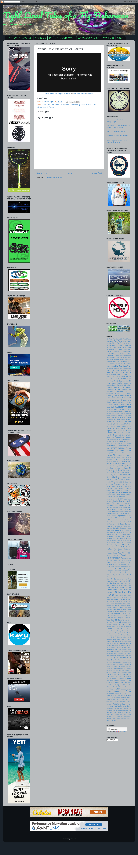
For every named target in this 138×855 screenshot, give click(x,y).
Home (9, 38)
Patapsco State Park (114, 551)
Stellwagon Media (126, 622)
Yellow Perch (111, 718)
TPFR (129, 682)
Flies (114, 455)
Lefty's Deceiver (111, 520)
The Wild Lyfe (112, 674)
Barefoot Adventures (125, 359)
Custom (109, 404)
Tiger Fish (110, 680)
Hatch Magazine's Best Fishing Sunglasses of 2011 (117, 141)
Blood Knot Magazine (113, 368)
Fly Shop (110, 468)
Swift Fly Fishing (116, 637)
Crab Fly (128, 402)
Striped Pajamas (121, 629)
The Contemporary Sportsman (115, 655)
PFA (130, 555)
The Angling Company (113, 651)
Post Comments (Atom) (54, 177)
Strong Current (121, 631)
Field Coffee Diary (126, 439)
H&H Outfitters (123, 493)
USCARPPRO (126, 693)
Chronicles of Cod (113, 393)
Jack (126, 505)
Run (112, 587)
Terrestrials (110, 649)
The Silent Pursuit (116, 668)
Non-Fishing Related (124, 538)
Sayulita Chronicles (113, 597)
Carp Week (27, 38)
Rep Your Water (117, 575)
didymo (109, 415)
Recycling (109, 569)
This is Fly (121, 676)
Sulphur (129, 631)
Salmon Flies (112, 590)
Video (109, 697)
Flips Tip (128, 455)
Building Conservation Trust (114, 378)
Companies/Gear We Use (88, 38)
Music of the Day (126, 532)
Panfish (109, 549)
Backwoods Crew (113, 355)
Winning (109, 712)
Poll (119, 560)
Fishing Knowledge (118, 445)
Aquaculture (110, 349)
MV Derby (115, 534)
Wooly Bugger (118, 712)
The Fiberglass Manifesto (116, 658)
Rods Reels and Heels (112, 585)
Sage (116, 587)
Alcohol (109, 343)
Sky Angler (128, 607)
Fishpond (110, 453)
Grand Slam (127, 486)
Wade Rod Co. (116, 697)
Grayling (109, 488)
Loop (108, 526)
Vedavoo (128, 695)
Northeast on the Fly (123, 540)
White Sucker (124, 708)
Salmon (39, 107)
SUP (121, 633)
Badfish (109, 357)
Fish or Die (121, 443)
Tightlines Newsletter (119, 680)
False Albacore (120, 437)
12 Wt (109, 339)
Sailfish (121, 587)
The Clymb (127, 653)
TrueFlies (125, 687)
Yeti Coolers (121, 718)
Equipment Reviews (124, 431)
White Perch (127, 706)
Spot (126, 620)
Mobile (112, 530)
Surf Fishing (127, 633)
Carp (116, 381)
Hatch (119, 494)
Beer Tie (123, 363)
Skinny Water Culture (115, 607)
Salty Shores (127, 595)
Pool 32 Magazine (126, 560)
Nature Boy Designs (123, 536)
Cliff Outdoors (126, 393)
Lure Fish (113, 526)
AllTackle (128, 343)
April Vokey (127, 347)
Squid (129, 620)
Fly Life (112, 463)
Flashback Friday (120, 452)
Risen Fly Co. (111, 579)
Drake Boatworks (118, 421)
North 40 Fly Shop (111, 540)
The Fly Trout (116, 660)
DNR (129, 417)
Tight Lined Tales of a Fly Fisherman (66, 15)
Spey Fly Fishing (48, 107)
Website (116, 704)
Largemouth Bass (124, 516)
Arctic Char (127, 349)
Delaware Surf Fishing (113, 413)
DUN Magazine (122, 426)
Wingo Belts (128, 710)
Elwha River (126, 428)
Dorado (109, 422)
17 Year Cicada (115, 339)
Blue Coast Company (125, 368)
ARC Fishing (119, 349)
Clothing (110, 396)
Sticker (109, 624)
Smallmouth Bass (120, 609)
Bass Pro (116, 362)
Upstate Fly (118, 693)
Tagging (109, 641)
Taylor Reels (114, 645)
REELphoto (109, 575)
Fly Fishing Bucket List (65, 38)
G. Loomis (115, 480)
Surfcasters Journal (113, 635)
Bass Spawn (123, 362)
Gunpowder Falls (112, 493)
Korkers (125, 513)
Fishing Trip (126, 450)
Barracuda (110, 362)
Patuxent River (126, 551)
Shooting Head (119, 603)
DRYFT (126, 424)
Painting (128, 547)
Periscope (115, 555)
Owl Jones (115, 547)
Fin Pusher (117, 441)
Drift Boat (127, 422)
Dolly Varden (121, 419)
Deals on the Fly (125, 411)
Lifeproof (109, 522)
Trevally (116, 685)
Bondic (129, 370)
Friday (123, 477)
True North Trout (117, 687)
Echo (117, 428)
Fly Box (115, 459)
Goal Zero (124, 484)
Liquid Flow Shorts (125, 522)
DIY (50, 38)
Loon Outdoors (125, 524)
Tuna (111, 689)
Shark (112, 603)
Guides (117, 490)
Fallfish (129, 435)
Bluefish (123, 370)
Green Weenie (119, 488)
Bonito (116, 372)
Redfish (118, 569)
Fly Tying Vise (120, 470)
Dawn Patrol (115, 411)
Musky (109, 534)
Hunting (128, 501)
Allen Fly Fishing (118, 343)
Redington (127, 569)
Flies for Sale (121, 455)
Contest (109, 402)
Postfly (118, 562)
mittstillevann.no (80, 94)
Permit (123, 555)
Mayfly (119, 528)
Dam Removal (112, 409)
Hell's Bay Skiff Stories (113, 497)
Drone (109, 424)
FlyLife (111, 472)
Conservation (126, 400)
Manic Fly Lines (122, 526)
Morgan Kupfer (49, 102)
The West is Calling (126, 672)
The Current (128, 655)
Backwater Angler (124, 353)
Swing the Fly (126, 637)
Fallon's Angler (110, 437)
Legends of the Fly (121, 520)
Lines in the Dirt (116, 522)
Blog (120, 366)
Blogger (73, 839)
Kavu (129, 507)
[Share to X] (75, 102)
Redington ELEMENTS (114, 571)
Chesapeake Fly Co (123, 391)
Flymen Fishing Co (125, 472)
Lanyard (113, 516)
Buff (130, 376)
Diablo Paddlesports (125, 413)
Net (114, 538)
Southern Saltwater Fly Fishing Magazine (120, 615)
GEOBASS (119, 482)
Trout (123, 685)
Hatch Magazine (126, 494)
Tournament (123, 682)
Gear (113, 482)
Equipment (111, 431)
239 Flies (123, 339)
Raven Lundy (110, 566)
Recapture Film (119, 566)
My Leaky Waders (125, 534)
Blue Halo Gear (113, 370)
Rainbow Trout (91, 105)
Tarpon (122, 643)
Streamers (116, 626)
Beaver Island (115, 364)
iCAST (108, 503)
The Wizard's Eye (124, 674)
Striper (129, 629)
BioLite (113, 366)
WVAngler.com (118, 714)
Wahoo (113, 700)
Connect (120, 38)
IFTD (112, 503)
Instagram (114, 505)
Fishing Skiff (117, 450)
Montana (117, 532)
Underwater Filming (122, 691)
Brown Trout (46, 105)
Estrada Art (111, 433)
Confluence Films (115, 400)
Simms (129, 605)
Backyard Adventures (125, 355)
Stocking (122, 624)
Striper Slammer (111, 631)
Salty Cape (119, 595)
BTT (118, 376)
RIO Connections (114, 577)
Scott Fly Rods (111, 601)
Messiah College (126, 528)
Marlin (114, 528)
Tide (124, 678)
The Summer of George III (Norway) (57, 94)
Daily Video (55, 105)
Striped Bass (111, 629)
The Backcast (125, 651)
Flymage (116, 472)
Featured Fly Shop (115, 439)
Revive (125, 575)
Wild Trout (112, 710)
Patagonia (127, 549)
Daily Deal (115, 407)
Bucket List (124, 376)
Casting (119, 383)
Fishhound (128, 443)
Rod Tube (128, 583)
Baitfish (116, 359)
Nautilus (109, 538)
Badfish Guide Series (116, 357)
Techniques (122, 645)
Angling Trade (111, 347)
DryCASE (121, 424)
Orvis (124, 545)
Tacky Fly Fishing (126, 639)
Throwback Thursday (117, 678)
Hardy (114, 494)
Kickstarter (116, 511)
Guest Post (110, 490)
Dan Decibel (123, 409)
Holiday (120, 499)
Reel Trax (128, 573)
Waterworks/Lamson (124, 702)
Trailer (109, 685)
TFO (116, 649)
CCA (125, 385)
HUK (124, 501)
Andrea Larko (114, 345)
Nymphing (110, 545)
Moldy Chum (120, 530)
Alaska (129, 341)
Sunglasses (110, 633)
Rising (119, 579)
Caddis (123, 379)
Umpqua (123, 689)
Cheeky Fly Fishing (122, 387)
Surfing (123, 635)
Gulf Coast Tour (126, 490)
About (17, 38)
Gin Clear (125, 482)
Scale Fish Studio (125, 597)
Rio (108, 577)
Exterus (128, 433)
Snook (117, 611)
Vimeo (90, 94)
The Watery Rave (115, 672)
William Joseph (120, 710)
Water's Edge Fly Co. (124, 699)
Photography (113, 557)
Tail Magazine (116, 641)
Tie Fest (128, 678)
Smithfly (129, 609)
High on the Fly (112, 499)
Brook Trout (127, 374)
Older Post (97, 173)
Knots (121, 513)
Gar (125, 479)
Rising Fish (124, 579)
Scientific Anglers (125, 599)
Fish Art (123, 441)
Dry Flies (114, 424)
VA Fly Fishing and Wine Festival (116, 695)
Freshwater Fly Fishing (77, 105)
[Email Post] (66, 102)
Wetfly (120, 706)
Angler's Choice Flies (125, 345)
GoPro (119, 486)
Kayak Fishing (117, 509)
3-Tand (128, 339)
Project (123, 562)
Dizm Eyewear (120, 417)
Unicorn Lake (110, 693)
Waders (123, 697)
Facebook (110, 435)
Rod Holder (120, 583)
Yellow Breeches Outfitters (124, 716)
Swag (108, 637)
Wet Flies (113, 706)
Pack (122, 547)
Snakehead (110, 611)
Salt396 (120, 589)
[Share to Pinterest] (79, 102)
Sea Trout (128, 601)
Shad (108, 603)
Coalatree (113, 398)
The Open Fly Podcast (118, 666)
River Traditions (114, 581)
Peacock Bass (112, 553)
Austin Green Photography (119, 351)
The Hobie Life (117, 662)
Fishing (109, 445)
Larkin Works (110, 518)
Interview (121, 505)
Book (121, 372)
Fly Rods (127, 466)
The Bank (120, 653)
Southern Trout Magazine (115, 618)
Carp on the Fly (125, 381)
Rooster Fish (123, 585)
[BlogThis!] (73, 102)
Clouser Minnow (119, 396)
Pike (110, 560)
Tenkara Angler (126, 647)
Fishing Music (64, 105)
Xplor (124, 714)
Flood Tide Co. (111, 457)
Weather (109, 704)
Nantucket (110, 536)
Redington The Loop (119, 573)
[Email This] (71, 102)
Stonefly (128, 624)
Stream (109, 626)
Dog (115, 419)
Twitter (117, 689)
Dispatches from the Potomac (119, 415)
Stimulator (115, 624)
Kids (121, 511)
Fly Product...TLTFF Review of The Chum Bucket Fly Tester (118, 126)
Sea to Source (120, 601)
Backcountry (110, 353)
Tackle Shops (116, 639)
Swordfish (109, 639)
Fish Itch (113, 443)
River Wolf (122, 581)
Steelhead (117, 622)
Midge (108, 530)
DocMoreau (110, 419)
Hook (125, 499)
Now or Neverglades (124, 542)
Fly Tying (124, 468)
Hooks (110, 501)
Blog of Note (127, 366)
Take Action (125, 641)
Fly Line (117, 463)
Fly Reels (119, 466)
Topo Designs (115, 682)
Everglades (121, 432)
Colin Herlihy (121, 398)
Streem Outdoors (126, 626)
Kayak (109, 509)
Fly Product (124, 463)
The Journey (125, 662)
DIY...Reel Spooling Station (116, 131)
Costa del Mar (118, 402)
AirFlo (124, 341)
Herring (122, 497)
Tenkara (119, 647)
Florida (118, 457)
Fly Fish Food (124, 459)
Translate (122, 732)
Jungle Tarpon (122, 507)
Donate (128, 419)
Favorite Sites (108, 38)
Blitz (116, 366)
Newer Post (41, 173)
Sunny (117, 633)
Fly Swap (117, 468)
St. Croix (109, 622)
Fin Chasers (110, 441)
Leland (129, 520)
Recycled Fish (127, 566)
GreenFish (128, 488)
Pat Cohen (118, 549)
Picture (123, 558)
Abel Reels (118, 341)
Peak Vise (121, 553)
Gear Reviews (40, 38)
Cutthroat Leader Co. (118, 404)
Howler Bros (117, 501)
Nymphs (118, 545)
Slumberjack (110, 609)
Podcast (115, 560)
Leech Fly (128, 518)
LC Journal (119, 518)
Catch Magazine (117, 385)
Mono (111, 532)
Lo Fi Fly (116, 524)
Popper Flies (111, 562)
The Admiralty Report (125, 649)
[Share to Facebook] (77, 102)
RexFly (129, 575)
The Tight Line (117, 670)
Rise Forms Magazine (125, 577)
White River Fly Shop (113, 708)
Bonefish (110, 372)
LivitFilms (109, 524)
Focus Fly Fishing (112, 475)
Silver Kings (123, 605)
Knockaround (114, 513)
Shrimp (116, 605)
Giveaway (117, 484)
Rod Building (111, 583)
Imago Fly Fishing (121, 503)
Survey (129, 635)
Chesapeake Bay (113, 389)
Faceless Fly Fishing (121, 435)
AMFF (108, 345)
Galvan (121, 480)
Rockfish (128, 581)
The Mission (119, 664)
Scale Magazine (112, 599)
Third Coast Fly (112, 676)
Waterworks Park (112, 702)
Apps (119, 347)
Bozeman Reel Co (116, 374)
